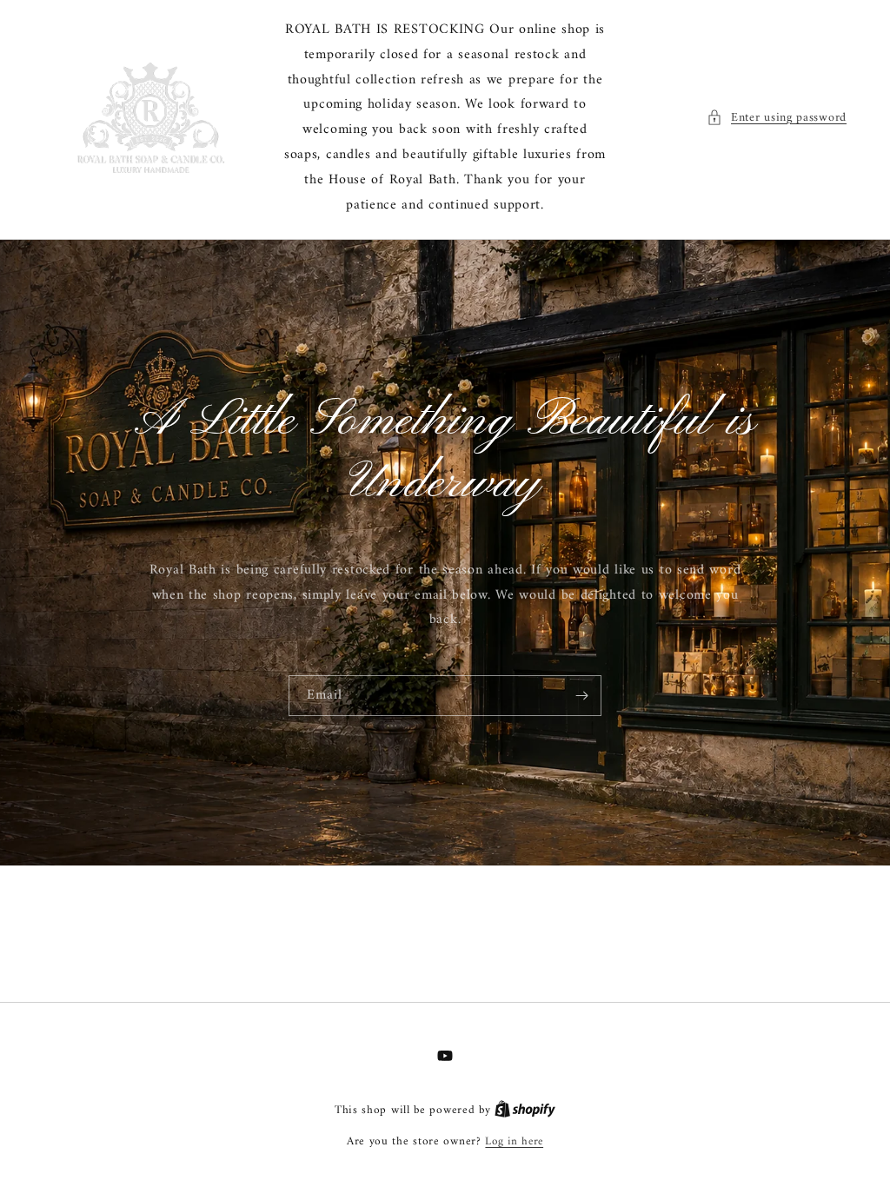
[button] (777, 118)
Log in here (514, 1142)
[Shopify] (525, 1110)
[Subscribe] (581, 695)
